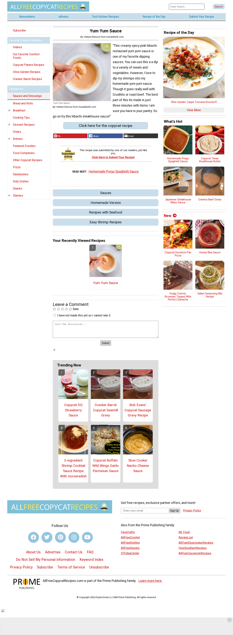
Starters (18, 195)
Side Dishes (21, 181)
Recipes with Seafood (105, 212)
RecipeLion (186, 537)
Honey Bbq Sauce (209, 252)
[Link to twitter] (47, 537)
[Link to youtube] (87, 537)
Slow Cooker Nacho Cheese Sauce (138, 465)
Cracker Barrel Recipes (27, 79)
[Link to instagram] (73, 537)
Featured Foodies (24, 146)
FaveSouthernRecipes (193, 548)
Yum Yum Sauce (105, 283)
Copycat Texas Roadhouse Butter (210, 160)
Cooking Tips (21, 117)
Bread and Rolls (23, 103)
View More (194, 110)
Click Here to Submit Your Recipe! (113, 157)
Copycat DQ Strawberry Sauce (73, 410)
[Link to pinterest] (60, 537)
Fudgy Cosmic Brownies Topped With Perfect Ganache (178, 296)
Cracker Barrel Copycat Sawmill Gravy (105, 410)
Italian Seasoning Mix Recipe (209, 295)
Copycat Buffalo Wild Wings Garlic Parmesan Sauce (105, 465)
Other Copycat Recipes (27, 160)
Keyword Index (91, 559)
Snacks (17, 188)
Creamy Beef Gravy (209, 199)
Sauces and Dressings (27, 96)
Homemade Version (105, 203)
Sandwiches (20, 174)
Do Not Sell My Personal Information (45, 559)
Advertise (52, 552)
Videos (17, 47)
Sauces (105, 193)
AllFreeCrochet (130, 537)
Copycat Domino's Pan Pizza (178, 254)
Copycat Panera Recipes (28, 65)
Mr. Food (184, 532)
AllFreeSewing (130, 548)
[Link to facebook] (33, 537)
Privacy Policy (21, 567)
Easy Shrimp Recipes (106, 222)
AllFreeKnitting (130, 542)
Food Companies (24, 153)
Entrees (18, 139)
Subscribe (19, 30)
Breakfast (19, 110)
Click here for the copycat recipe (105, 125)
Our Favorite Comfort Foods (26, 56)
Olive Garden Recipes (26, 72)
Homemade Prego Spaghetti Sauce (114, 171)
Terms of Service (71, 567)
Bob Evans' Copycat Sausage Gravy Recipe (138, 410)
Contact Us (73, 552)
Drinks (17, 131)
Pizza (16, 167)
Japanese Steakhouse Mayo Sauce (178, 201)
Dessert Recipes (24, 124)
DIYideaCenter (130, 553)
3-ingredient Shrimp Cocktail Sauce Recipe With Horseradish (73, 468)
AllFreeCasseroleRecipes (195, 553)
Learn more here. (150, 581)
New (167, 215)
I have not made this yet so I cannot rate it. (84, 315)
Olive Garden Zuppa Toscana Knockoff (194, 102)
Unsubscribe (99, 567)
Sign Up (174, 510)
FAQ (90, 552)
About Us (33, 552)
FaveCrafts (128, 532)
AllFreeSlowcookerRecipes (196, 542)
